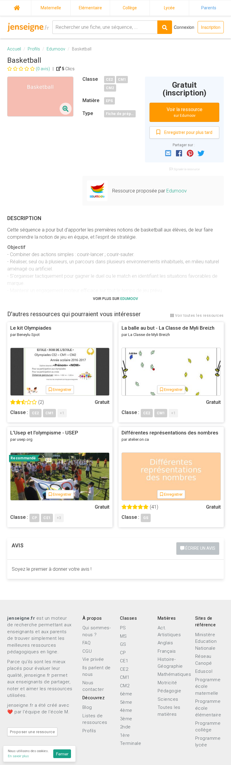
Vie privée (93, 659)
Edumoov (56, 49)
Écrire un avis (199, 548)
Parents (208, 7)
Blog (87, 707)
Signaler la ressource (186, 169)
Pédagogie (169, 691)
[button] (168, 153)
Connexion (184, 27)
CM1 (122, 79)
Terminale (130, 743)
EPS (109, 101)
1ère (125, 735)
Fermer (62, 754)
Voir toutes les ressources (199, 315)
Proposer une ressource (32, 732)
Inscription (210, 27)
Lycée (169, 7)
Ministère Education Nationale (206, 641)
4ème (126, 710)
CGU (87, 651)
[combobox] (104, 27)
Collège (130, 7)
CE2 (109, 79)
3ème (126, 718)
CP (123, 652)
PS (123, 627)
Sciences (168, 699)
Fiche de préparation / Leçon (121, 114)
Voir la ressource (184, 112)
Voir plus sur (115, 299)
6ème (126, 694)
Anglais (165, 643)
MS (123, 636)
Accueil (17, 7)
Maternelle (51, 7)
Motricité (167, 682)
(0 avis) (43, 68)
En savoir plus (18, 756)
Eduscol (204, 671)
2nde (125, 727)
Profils (34, 49)
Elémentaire (90, 7)
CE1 (124, 661)
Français (167, 651)
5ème (126, 702)
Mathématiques (174, 674)
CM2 (110, 88)
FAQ (86, 643)
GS (123, 644)
